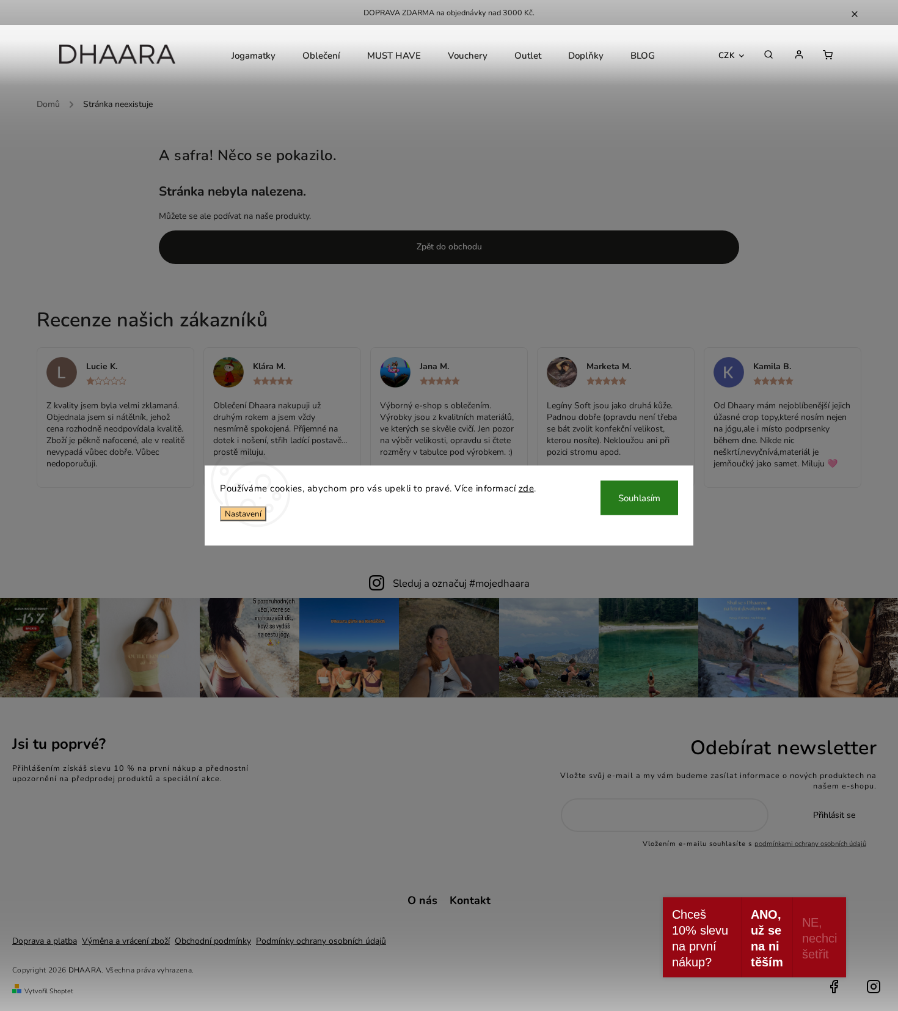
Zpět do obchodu (449, 246)
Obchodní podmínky (213, 941)
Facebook (834, 986)
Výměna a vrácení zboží (126, 941)
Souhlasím (639, 498)
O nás (422, 900)
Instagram (873, 986)
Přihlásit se (834, 815)
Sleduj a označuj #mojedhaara (461, 583)
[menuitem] (253, 55)
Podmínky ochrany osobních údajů (321, 941)
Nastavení (243, 513)
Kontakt (470, 900)
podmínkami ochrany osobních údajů (810, 843)
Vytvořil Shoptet (48, 991)
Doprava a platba (44, 941)
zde (527, 488)
